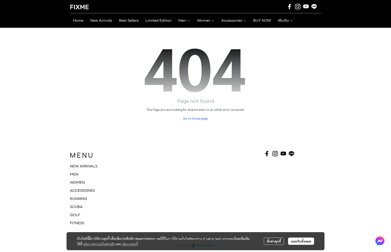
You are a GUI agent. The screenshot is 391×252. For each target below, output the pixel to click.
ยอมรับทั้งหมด (301, 241)
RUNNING (78, 198)
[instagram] (297, 6)
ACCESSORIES (82, 190)
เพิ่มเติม (284, 20)
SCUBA (76, 207)
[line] (314, 6)
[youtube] (306, 6)
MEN (74, 174)
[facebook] (289, 6)
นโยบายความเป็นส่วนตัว (99, 244)
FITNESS (77, 223)
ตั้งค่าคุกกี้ (274, 241)
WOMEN (77, 182)
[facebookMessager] (379, 240)
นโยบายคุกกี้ (130, 244)
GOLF (75, 215)
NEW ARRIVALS (83, 166)
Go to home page (195, 118)
